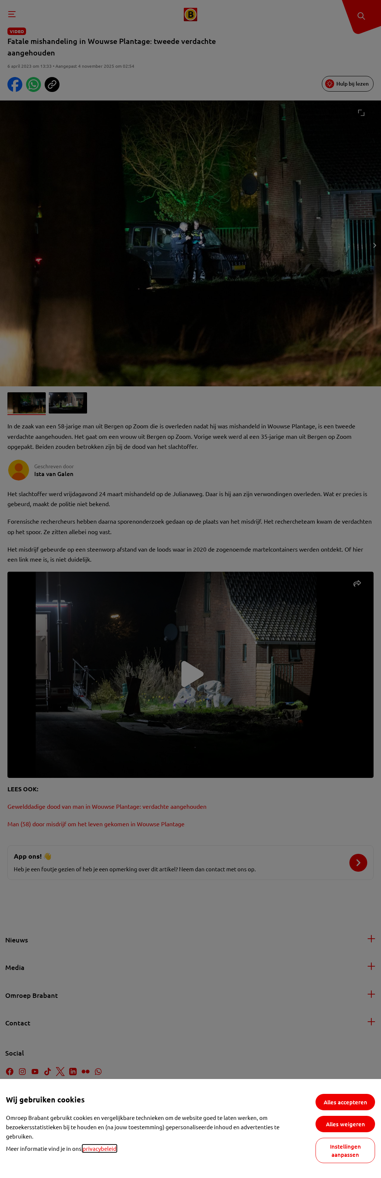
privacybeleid (99, 1148)
